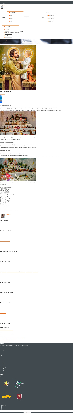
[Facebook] (36, 95)
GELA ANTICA (4, 17)
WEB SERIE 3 (7, 31)
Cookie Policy (4, 405)
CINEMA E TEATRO (12, 18)
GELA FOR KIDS (51, 21)
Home (3, 39)
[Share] (36, 102)
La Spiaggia (3, 371)
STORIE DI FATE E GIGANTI (8, 34)
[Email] (36, 101)
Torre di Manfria (4, 367)
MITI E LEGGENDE (51, 15)
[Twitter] (36, 96)
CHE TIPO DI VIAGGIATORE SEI (32, 17)
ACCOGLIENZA (26, 16)
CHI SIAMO (21, 31)
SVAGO (11, 21)
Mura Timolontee (4, 368)
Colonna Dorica (4, 369)
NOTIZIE (47, 12)
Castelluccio (3, 370)
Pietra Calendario (4, 372)
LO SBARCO (7, 35)
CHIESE (11, 15)
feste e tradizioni (2, 94)
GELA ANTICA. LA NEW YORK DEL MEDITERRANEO (12, 32)
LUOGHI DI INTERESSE (13, 12)
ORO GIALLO (43, 17)
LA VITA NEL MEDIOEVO (8, 37)
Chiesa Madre (3, 366)
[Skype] (36, 99)
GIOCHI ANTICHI (51, 18)
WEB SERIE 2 (7, 29)
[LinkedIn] (36, 98)
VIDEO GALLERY (7, 26)
